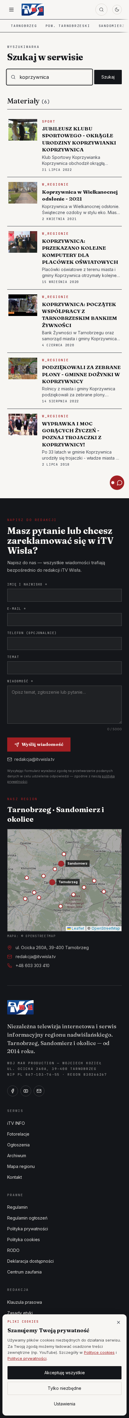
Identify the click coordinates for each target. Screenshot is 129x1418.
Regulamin (17, 1207)
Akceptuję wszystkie (64, 1372)
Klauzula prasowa (24, 1302)
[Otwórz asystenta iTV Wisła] (117, 482)
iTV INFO (16, 1123)
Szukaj (108, 76)
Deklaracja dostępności (30, 1261)
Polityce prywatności (27, 1358)
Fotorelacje (18, 1133)
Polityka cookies (23, 1239)
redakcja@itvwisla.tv (34, 759)
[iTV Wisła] (20, 1007)
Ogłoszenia (18, 1144)
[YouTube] (25, 1091)
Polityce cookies (99, 1352)
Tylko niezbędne (64, 1388)
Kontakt (14, 1177)
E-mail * (16, 608)
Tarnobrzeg (24, 26)
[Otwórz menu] (11, 9)
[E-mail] (39, 1091)
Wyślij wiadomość (42, 744)
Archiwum (16, 1155)
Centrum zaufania (24, 1271)
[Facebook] (12, 1091)
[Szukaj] (101, 10)
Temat (13, 657)
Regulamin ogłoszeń (27, 1217)
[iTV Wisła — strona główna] (33, 10)
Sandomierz (112, 26)
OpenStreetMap (106, 928)
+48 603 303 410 (33, 965)
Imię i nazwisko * (27, 584)
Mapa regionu (21, 1166)
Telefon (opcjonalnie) (32, 633)
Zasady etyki (20, 1312)
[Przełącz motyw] (117, 9)
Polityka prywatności (27, 1228)
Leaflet (77, 928)
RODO (13, 1250)
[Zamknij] (118, 1322)
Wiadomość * (20, 681)
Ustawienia (64, 1403)
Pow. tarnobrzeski (68, 26)
